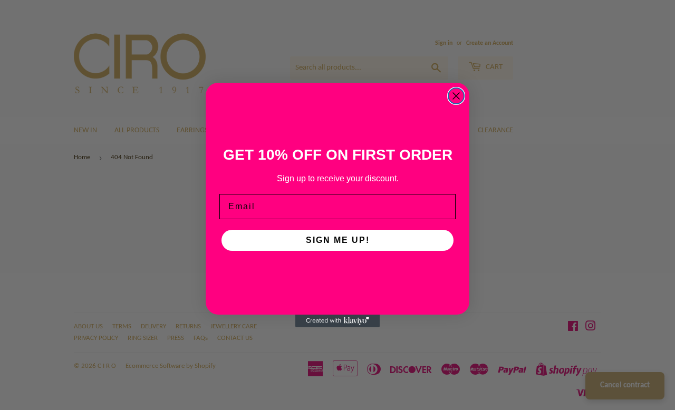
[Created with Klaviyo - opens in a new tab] (337, 321)
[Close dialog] (456, 96)
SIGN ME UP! (338, 240)
